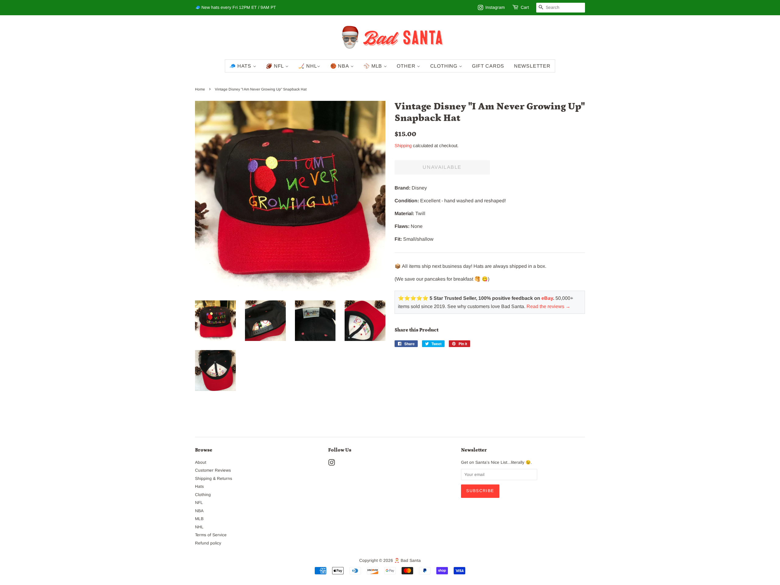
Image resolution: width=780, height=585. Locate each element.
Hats (199, 486)
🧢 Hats (241, 66)
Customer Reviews (213, 470)
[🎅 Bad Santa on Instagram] (331, 464)
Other (407, 66)
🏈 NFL (275, 66)
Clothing (444, 66)
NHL (199, 527)
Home (200, 89)
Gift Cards (488, 66)
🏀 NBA (340, 66)
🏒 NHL (307, 66)
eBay (547, 298)
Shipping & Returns (213, 478)
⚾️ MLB (373, 66)
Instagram (495, 7)
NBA (199, 511)
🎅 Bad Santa (407, 560)
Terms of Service (211, 535)
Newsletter (532, 66)
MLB (199, 518)
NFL (199, 502)
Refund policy (208, 543)
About (200, 462)
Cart (525, 7)
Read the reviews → (548, 306)
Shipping (403, 145)
